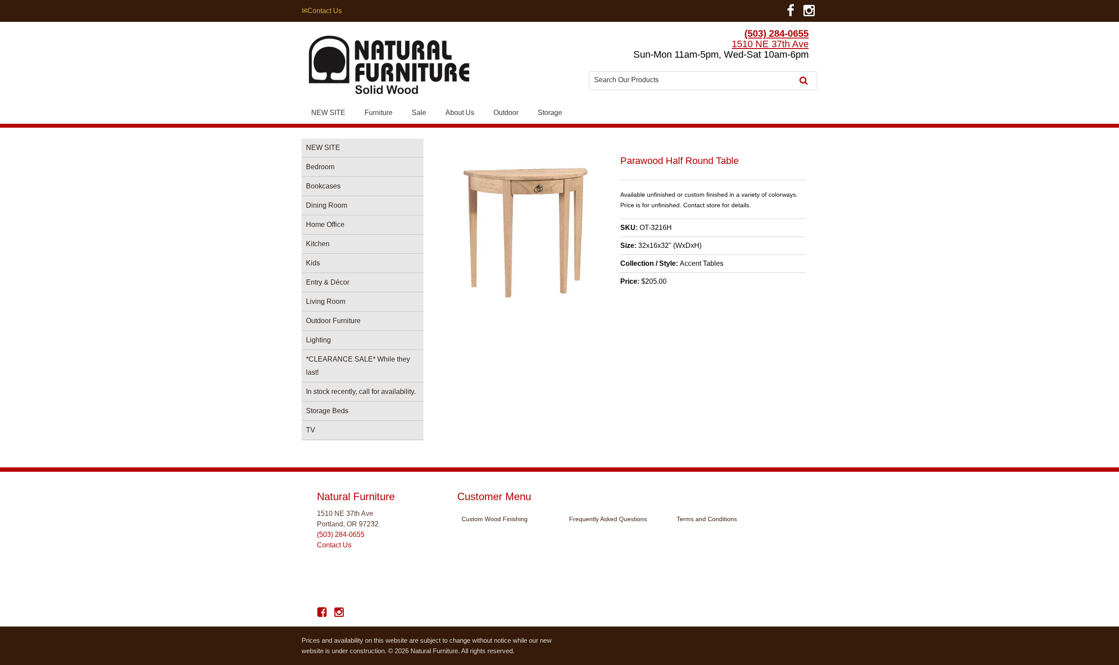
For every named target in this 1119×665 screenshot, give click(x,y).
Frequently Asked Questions (608, 518)
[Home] (389, 67)
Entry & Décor (327, 282)
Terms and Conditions (707, 518)
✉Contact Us (322, 10)
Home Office (325, 224)
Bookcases (323, 186)
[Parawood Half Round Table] (527, 297)
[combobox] (692, 80)
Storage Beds (327, 410)
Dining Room (326, 205)
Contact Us (334, 545)
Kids (313, 263)
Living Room (325, 301)
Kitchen (318, 243)
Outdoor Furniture (333, 320)
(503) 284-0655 (776, 33)
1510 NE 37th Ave (770, 43)
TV (310, 430)
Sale (419, 112)
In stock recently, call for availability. (361, 391)
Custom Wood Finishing (495, 518)
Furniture (379, 112)
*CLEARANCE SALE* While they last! (358, 365)
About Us (459, 112)
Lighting (318, 340)
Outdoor (505, 112)
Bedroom (320, 167)
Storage (550, 112)
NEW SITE (328, 112)
